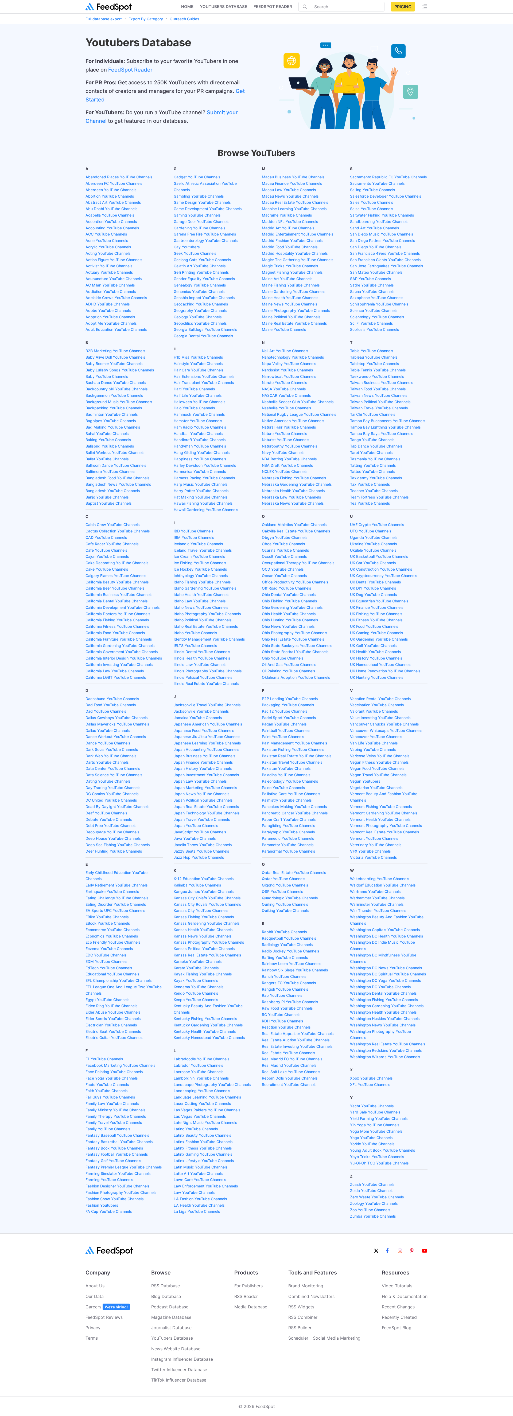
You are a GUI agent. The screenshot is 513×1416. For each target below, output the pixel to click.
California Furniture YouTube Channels (119, 639)
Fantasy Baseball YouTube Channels (117, 1135)
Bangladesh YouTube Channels (113, 490)
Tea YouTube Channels (370, 503)
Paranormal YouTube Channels (288, 851)
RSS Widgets (301, 1306)
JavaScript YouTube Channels (200, 832)
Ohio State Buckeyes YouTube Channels (297, 645)
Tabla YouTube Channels (371, 350)
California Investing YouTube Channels (119, 664)
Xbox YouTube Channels (371, 1078)
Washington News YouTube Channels (383, 1025)
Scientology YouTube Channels (377, 317)
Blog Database (166, 1296)
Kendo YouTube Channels (196, 993)
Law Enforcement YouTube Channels (206, 1186)
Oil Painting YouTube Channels (288, 671)
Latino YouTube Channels (196, 1129)
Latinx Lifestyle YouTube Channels (204, 1160)
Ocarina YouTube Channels (285, 550)
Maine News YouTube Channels (289, 304)
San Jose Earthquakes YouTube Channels (386, 266)
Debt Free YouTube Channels (111, 825)
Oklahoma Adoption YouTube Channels (296, 677)
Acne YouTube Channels (107, 240)
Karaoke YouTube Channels (198, 961)
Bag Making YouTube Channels (113, 427)
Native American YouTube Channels (293, 420)
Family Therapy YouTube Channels (116, 1116)
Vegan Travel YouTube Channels (378, 774)
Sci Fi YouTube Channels (371, 323)
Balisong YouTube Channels (110, 446)
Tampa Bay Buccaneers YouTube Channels (387, 420)
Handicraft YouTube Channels (200, 439)
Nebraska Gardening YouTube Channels (297, 484)
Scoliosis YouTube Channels (374, 329)
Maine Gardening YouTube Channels (293, 291)
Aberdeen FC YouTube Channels (114, 183)
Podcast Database (169, 1306)
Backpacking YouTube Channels (114, 408)
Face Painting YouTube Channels (114, 1071)
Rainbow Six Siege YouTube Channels (295, 970)
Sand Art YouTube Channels (374, 228)
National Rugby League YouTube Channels (299, 414)
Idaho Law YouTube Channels (200, 601)
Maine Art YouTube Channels (287, 278)
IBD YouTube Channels (193, 531)
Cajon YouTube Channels (107, 556)
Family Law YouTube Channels (112, 1103)
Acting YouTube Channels (108, 253)
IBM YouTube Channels (194, 537)
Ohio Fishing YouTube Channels (289, 601)
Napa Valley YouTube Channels (289, 363)
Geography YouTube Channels (200, 310)
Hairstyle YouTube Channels (198, 363)
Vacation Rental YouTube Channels (380, 698)
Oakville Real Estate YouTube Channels (296, 531)
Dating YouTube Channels (108, 781)
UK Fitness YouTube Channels (376, 620)
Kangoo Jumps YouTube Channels (204, 891)
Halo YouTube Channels (194, 408)
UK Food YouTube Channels (374, 626)
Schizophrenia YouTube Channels (379, 304)
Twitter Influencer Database (179, 1369)
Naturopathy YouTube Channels (289, 446)
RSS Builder (300, 1327)
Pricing (402, 6)
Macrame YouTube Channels (287, 215)
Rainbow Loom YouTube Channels (291, 963)
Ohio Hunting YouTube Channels (290, 620)
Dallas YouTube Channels (108, 730)
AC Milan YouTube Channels (110, 285)
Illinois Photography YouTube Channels (208, 671)
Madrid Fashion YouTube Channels (292, 240)
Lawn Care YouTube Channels (200, 1179)
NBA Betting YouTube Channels (289, 459)
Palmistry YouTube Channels (287, 800)
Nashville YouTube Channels (286, 408)
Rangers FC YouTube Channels (289, 982)
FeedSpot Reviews (104, 1317)
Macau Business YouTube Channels (293, 177)
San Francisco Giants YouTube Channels (385, 259)
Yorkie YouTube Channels (372, 1144)
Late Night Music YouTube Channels (205, 1122)
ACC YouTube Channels (106, 234)
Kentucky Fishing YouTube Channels (205, 1018)
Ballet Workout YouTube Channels (115, 452)
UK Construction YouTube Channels (381, 569)
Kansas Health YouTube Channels (203, 929)
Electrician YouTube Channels (111, 1025)
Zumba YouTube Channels (373, 1216)
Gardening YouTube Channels (200, 228)
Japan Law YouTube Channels (200, 781)
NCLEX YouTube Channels (285, 471)
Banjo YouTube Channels (107, 497)
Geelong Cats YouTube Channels (202, 259)
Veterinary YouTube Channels (376, 844)
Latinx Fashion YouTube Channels (203, 1141)
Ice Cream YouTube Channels (199, 556)
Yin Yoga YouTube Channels (374, 1125)
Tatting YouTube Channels (373, 465)
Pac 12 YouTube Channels (285, 711)
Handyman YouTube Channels (200, 446)
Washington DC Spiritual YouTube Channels (388, 974)
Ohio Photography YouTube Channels (294, 632)
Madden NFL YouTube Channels (290, 221)
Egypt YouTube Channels (108, 999)
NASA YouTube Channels (284, 389)
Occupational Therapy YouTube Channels (298, 562)
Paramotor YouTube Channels (288, 844)
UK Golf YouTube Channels (373, 645)
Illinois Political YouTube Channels (203, 677)
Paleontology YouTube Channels (290, 781)
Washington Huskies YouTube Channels (385, 1018)
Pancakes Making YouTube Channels (294, 806)
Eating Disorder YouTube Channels (116, 904)
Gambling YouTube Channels (199, 196)
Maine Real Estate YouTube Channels (294, 323)
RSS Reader (246, 1296)
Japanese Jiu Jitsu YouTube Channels (207, 736)
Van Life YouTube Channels (374, 743)
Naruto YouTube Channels (284, 382)
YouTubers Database (172, 1338)
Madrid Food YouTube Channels (290, 247)
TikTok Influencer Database (178, 1380)
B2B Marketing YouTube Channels (115, 350)
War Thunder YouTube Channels (378, 910)
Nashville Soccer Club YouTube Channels (298, 401)
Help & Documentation (405, 1296)
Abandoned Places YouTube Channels (119, 177)
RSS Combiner (302, 1317)
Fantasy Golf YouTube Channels (113, 1160)
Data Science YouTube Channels (114, 774)
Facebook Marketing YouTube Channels (121, 1065)
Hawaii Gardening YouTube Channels (206, 509)
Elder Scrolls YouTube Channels (113, 1018)
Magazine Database (171, 1317)
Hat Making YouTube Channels (201, 497)
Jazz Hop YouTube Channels (199, 857)
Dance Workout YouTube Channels (116, 736)
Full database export (104, 19)
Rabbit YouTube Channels (284, 931)
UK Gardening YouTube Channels (379, 639)
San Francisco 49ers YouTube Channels (385, 253)
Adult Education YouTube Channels (116, 329)
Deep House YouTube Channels (113, 838)
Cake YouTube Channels (107, 569)
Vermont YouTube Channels (374, 838)
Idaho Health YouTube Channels (202, 594)
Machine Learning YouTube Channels (294, 208)
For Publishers (248, 1285)
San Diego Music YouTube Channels (381, 234)
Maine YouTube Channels (284, 329)
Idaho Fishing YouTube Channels (202, 582)
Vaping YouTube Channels (373, 749)
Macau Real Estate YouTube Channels (295, 202)
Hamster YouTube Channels (198, 420)
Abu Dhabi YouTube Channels (112, 208)
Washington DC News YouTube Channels (386, 968)
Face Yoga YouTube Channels (112, 1078)
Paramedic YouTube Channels (288, 838)
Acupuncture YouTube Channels (114, 278)
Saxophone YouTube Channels (376, 297)
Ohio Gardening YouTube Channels (292, 607)
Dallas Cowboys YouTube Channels (117, 717)
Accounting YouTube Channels (112, 228)
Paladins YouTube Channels (286, 774)
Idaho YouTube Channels (195, 632)
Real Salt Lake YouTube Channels (291, 1071)
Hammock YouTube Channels (199, 414)
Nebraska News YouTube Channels (293, 503)
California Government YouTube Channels (122, 651)
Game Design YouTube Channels (202, 202)
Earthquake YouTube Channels (112, 891)
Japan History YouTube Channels (203, 768)
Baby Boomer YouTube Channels (114, 363)
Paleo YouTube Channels (283, 787)
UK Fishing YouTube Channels (376, 613)
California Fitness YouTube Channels (117, 626)
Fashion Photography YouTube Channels (121, 1192)
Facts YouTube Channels (107, 1084)
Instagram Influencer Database (182, 1359)
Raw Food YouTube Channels (287, 1008)
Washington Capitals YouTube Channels (385, 929)
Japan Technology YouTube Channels (207, 813)
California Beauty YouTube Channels (117, 582)
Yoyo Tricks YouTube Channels (377, 1156)
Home (187, 6)
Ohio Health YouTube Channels (289, 613)
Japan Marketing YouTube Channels (205, 787)
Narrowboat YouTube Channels (289, 376)
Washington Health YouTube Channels (383, 1012)
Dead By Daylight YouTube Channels (118, 806)
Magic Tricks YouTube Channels (290, 266)
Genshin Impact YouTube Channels (204, 297)
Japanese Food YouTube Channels (204, 730)
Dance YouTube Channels (108, 743)
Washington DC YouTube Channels (380, 986)
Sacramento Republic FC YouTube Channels (388, 177)
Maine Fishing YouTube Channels (291, 285)
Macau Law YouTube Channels (289, 189)
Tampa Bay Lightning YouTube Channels (385, 427)
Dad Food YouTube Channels (111, 705)
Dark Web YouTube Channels (111, 756)
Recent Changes (398, 1306)
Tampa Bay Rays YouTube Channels (381, 433)
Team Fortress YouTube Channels (379, 497)
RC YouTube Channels (281, 1014)
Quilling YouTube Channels (285, 904)
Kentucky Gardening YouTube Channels (208, 1025)
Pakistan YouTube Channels (286, 768)
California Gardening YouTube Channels (120, 645)
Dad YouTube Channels (106, 711)
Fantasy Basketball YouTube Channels (119, 1141)
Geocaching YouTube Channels (201, 304)
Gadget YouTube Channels (197, 177)
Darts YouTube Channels (107, 762)
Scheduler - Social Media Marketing (324, 1338)
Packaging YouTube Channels (288, 705)
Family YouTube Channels (108, 1129)
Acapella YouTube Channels (110, 215)
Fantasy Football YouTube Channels (117, 1154)
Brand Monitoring (305, 1285)
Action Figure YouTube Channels (114, 259)
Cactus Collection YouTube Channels (118, 531)
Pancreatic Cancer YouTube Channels (295, 813)
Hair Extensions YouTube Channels (204, 376)
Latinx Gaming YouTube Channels (203, 1154)
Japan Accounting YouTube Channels (206, 749)
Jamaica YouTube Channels (198, 717)
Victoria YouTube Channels (373, 857)
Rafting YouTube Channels (285, 957)
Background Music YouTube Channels (119, 401)
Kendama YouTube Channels (199, 986)
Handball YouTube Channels (198, 433)
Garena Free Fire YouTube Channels (205, 234)
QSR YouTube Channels (282, 891)
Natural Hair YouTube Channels (289, 427)
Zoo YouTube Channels (370, 1209)
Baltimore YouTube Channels (110, 471)
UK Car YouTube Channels (373, 562)
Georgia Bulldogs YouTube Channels (205, 329)
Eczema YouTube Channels (109, 948)
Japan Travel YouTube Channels (202, 819)
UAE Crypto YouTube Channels (377, 524)
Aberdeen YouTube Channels (111, 189)
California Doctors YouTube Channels (118, 613)
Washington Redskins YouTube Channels (386, 1050)
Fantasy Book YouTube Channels (114, 1148)
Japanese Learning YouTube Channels (207, 743)
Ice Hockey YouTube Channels (200, 569)
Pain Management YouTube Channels (294, 743)
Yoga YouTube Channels (371, 1137)
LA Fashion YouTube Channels (200, 1199)
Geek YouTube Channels (195, 253)
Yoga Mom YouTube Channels (376, 1131)
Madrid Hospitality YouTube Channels (295, 253)
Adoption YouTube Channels (110, 317)
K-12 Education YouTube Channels (204, 878)
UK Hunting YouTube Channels (376, 677)
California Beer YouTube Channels (115, 588)
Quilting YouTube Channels (285, 910)
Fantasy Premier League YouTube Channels (124, 1167)
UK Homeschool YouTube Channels (380, 664)
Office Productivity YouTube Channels (295, 582)
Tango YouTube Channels (372, 439)
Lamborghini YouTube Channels (201, 1078)
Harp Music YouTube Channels (201, 484)
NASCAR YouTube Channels (286, 395)
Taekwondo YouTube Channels (377, 376)
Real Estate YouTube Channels (288, 1052)
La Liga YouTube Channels (197, 1211)
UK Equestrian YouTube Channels (379, 601)
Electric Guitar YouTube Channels (114, 1037)
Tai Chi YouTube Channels (372, 414)
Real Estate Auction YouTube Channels (296, 1040)
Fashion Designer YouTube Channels (118, 1186)
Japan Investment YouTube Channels (206, 774)
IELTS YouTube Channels (195, 645)
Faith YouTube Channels (107, 1090)
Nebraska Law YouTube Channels (291, 497)
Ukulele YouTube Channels (373, 550)
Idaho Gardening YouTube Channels (205, 588)
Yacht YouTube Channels (372, 1106)
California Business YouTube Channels (119, 594)
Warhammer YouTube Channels (377, 898)
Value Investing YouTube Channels (380, 717)
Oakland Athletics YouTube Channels (294, 524)
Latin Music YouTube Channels (201, 1167)
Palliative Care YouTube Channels (291, 793)
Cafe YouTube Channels (106, 550)
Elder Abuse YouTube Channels (113, 1012)
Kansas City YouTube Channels (201, 910)
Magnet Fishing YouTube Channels (292, 272)
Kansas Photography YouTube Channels (209, 942)
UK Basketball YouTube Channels (379, 556)
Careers (107, 1306)
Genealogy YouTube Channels (200, 285)
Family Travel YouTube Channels (114, 1122)
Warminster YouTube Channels (377, 904)
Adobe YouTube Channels (108, 310)
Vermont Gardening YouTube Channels (384, 813)
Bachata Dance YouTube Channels (116, 382)
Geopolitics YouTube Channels (200, 323)
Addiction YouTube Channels (111, 291)
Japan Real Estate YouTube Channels (206, 806)
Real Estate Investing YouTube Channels (297, 1046)
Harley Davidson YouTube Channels (205, 465)
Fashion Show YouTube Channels (115, 1199)
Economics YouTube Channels (112, 936)
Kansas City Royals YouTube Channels (207, 904)
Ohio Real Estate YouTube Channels (293, 639)
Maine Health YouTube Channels (290, 297)
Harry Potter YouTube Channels (201, 490)
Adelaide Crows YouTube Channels (116, 297)
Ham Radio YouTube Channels (200, 427)
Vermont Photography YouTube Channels (386, 825)
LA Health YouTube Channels (199, 1205)
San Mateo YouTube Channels (376, 272)
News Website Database (175, 1348)
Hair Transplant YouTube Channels (204, 382)
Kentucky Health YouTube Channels (205, 1031)
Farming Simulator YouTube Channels (118, 1173)
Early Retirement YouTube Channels (117, 885)
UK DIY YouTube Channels (373, 588)
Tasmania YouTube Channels (375, 459)
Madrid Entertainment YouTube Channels (297, 234)
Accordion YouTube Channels (111, 221)
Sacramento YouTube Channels (377, 183)
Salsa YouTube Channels (371, 208)
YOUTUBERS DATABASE (223, 6)
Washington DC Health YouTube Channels (386, 936)
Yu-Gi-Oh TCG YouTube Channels (379, 1163)
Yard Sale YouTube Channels (375, 1112)
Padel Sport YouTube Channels (289, 717)
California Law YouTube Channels (115, 671)
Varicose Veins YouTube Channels (380, 756)
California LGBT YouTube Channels (116, 677)
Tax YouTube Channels (370, 484)
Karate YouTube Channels (196, 968)
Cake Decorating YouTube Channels (117, 562)
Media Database (250, 1306)
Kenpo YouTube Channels (196, 999)
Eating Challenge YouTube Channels (117, 898)
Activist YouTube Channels (109, 266)
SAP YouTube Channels (370, 278)
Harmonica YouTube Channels (200, 471)
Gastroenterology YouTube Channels (206, 240)
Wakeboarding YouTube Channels (379, 878)
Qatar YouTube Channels (283, 878)
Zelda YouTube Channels (372, 1190)
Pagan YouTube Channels (284, 724)
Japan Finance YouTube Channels (203, 762)
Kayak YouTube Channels (196, 980)
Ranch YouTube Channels (284, 976)
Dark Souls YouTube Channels (112, 749)
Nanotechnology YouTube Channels (293, 357)
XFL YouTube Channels (370, 1084)
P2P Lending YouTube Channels (290, 698)
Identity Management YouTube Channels (209, 639)
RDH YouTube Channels (282, 1021)
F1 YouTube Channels (104, 1059)
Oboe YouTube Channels (283, 544)
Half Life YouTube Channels (198, 395)
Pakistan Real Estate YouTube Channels (297, 756)
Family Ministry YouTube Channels (116, 1110)
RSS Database (165, 1285)
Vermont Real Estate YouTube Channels (384, 832)
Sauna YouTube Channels (372, 291)
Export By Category (146, 19)
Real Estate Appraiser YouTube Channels (298, 1033)
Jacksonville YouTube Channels (201, 711)
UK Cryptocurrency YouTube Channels (383, 575)
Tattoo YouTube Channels (372, 471)
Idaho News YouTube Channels (201, 607)
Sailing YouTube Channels (372, 189)
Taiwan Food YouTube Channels (378, 389)
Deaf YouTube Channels (106, 813)
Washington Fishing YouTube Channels (384, 999)
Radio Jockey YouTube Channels (290, 951)
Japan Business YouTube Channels (204, 756)
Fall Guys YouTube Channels (110, 1097)
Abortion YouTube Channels (110, 196)
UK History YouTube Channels (376, 658)
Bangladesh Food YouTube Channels (118, 478)
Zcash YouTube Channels (372, 1184)
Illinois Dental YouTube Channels (202, 651)
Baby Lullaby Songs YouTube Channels (120, 370)
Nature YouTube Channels (284, 433)
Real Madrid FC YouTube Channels (292, 1059)
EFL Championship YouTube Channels (119, 980)
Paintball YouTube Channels (286, 730)
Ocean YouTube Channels (284, 575)
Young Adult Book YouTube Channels (382, 1150)
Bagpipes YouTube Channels (111, 420)
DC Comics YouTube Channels (112, 793)
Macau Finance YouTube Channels (292, 183)
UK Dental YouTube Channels (375, 582)
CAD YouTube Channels (106, 537)
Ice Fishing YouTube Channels (200, 562)
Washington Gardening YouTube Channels (387, 1005)
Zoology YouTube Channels (374, 1203)
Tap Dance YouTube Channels (376, 446)
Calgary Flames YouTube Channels (116, 575)
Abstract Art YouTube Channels (113, 202)
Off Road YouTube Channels (286, 588)
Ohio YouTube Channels (283, 658)
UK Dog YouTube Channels (373, 594)
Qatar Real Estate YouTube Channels (294, 872)
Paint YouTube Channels (283, 736)
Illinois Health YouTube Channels (202, 658)
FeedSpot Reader (130, 69)
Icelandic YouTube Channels (198, 544)
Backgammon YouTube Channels (114, 395)
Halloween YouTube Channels (200, 401)
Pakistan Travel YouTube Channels (292, 762)
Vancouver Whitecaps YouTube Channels (386, 730)
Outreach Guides (184, 19)
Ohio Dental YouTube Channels (289, 594)
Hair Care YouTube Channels (199, 370)
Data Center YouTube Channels (113, 768)
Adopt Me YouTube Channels (111, 323)
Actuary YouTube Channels (109, 272)
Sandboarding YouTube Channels (379, 221)
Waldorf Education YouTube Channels (383, 885)
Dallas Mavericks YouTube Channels (117, 724)
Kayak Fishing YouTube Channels (203, 974)
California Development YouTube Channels (123, 607)
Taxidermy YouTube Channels (376, 478)
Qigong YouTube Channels (285, 885)
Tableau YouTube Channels (374, 357)
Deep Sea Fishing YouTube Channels (118, 844)
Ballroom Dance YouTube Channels (116, 465)
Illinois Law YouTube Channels (200, 664)
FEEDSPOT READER (273, 6)
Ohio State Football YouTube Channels (295, 651)
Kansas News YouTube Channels (203, 936)
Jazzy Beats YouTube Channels (201, 851)
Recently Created (399, 1317)
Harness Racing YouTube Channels (204, 478)
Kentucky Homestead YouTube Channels (209, 1037)
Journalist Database (171, 1327)
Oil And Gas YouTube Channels (289, 664)
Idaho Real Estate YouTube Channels (206, 626)
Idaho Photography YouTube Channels (207, 613)
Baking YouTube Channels (108, 439)
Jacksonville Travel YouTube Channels (207, 705)
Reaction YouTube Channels (286, 1027)
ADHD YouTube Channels (108, 304)
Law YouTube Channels (194, 1192)
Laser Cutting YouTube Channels (202, 1103)
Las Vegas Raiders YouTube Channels (207, 1110)
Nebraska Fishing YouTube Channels (294, 478)
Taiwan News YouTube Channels (378, 395)
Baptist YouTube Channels (109, 503)
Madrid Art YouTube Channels (288, 228)
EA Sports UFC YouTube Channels (115, 910)
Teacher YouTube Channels (374, 490)
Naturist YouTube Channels (285, 439)
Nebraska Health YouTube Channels (293, 490)
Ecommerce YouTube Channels (113, 929)
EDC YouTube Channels (106, 955)
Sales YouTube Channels (371, 202)
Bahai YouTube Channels (107, 433)
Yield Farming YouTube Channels (379, 1118)
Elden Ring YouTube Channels (112, 1005)
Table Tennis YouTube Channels (378, 370)
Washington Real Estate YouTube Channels (387, 1044)
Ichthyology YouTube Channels (201, 575)
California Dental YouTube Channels (117, 601)
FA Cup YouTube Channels (109, 1211)
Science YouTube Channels (374, 310)
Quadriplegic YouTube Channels (290, 898)
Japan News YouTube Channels (202, 793)
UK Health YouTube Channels (375, 651)
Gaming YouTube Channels (197, 215)
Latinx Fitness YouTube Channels (203, 1148)
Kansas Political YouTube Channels (204, 948)
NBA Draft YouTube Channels (287, 465)
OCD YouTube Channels (283, 569)
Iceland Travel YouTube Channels (203, 550)
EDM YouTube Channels (106, 961)
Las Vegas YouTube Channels (200, 1116)
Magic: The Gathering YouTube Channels (297, 259)
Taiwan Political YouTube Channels (380, 401)
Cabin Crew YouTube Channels (113, 524)
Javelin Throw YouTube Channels (203, 844)
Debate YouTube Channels (109, 819)
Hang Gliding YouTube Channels (202, 452)
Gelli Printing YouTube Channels (201, 272)
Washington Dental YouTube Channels (383, 993)
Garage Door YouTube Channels (202, 221)
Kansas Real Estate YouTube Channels (207, 955)
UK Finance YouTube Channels (376, 607)
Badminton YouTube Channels (112, 414)
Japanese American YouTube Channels (208, 724)
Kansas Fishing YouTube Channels (204, 917)
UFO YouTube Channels (370, 531)
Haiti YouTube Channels (194, 389)
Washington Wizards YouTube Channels (385, 1056)
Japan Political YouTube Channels (203, 800)
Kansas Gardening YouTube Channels (207, 923)
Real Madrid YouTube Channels (289, 1065)
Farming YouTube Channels (109, 1179)
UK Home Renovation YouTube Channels (385, 671)
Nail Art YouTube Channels (285, 350)
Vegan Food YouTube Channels (377, 768)
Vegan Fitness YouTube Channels (379, 762)
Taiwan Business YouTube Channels (381, 382)
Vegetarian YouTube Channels (376, 787)
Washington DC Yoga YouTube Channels (385, 980)
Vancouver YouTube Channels (376, 736)
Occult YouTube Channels (284, 556)
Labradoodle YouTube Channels (202, 1059)
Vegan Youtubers (365, 781)
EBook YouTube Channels (108, 923)
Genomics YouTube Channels (199, 291)
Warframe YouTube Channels (375, 891)
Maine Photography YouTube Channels (296, 310)
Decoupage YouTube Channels (112, 832)
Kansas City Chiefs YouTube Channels (207, 898)
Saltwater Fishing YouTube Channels (382, 215)
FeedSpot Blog (396, 1327)
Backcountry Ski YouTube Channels (117, 389)
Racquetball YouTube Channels (289, 938)
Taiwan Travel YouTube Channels (379, 408)
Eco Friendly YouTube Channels (113, 942)
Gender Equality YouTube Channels (204, 278)
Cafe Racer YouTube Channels (112, 544)
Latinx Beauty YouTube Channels (202, 1135)
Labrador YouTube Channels (198, 1065)
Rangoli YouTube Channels (285, 989)
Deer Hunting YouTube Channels (114, 851)
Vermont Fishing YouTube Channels (381, 806)
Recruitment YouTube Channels (289, 1084)
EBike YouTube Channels (107, 917)
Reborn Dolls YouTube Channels (290, 1078)
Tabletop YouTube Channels (374, 363)
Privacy (93, 1327)
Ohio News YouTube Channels (288, 626)
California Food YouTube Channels (115, 632)
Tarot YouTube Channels (371, 452)
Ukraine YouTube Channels (373, 544)
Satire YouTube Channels (372, 285)
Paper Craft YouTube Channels (289, 819)
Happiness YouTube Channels (200, 459)
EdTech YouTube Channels (109, 968)
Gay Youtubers (187, 247)
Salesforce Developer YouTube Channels (385, 196)
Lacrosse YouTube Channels (199, 1071)
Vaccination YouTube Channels (377, 705)
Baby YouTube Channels (107, 376)
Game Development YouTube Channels (208, 208)
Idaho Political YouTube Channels (203, 620)
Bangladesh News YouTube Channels (118, 484)
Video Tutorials (397, 1285)
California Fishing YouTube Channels (117, 620)
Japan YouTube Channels (196, 825)
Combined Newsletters (311, 1296)
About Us (95, 1285)
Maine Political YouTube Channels (291, 317)
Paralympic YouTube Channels (288, 832)
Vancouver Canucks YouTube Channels (384, 724)
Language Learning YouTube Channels (207, 1097)
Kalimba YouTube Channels (197, 885)
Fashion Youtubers (102, 1205)
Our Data (95, 1296)
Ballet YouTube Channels (107, 459)
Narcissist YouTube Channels (287, 370)
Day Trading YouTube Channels (113, 787)
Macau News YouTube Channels (290, 196)
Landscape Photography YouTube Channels (212, 1084)
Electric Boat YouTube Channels (113, 1031)
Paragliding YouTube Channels (288, 825)
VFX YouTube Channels (370, 851)
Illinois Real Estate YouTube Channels (206, 683)
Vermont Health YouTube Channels (380, 819)
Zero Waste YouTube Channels (377, 1197)
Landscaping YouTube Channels (202, 1090)
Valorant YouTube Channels (374, 711)
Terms (92, 1338)
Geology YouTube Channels (198, 317)
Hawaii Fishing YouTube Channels (203, 503)
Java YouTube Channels (195, 838)
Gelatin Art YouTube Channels (200, 266)
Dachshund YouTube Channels (112, 698)
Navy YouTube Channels (283, 452)
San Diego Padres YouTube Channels (382, 240)
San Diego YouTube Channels (376, 247)
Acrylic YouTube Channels (108, 247)
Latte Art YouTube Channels (198, 1173)
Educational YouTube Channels (112, 974)
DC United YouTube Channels (111, 800)
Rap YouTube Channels (282, 995)
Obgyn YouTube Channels (285, 537)
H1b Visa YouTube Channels (198, 357)
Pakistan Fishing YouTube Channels (293, 749)
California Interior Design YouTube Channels (124, 658)
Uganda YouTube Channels (374, 537)
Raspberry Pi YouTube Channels (290, 1001)
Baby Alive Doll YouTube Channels (115, 357)
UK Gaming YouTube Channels (376, 632)
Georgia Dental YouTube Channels (203, 336)
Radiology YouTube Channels (287, 944)
